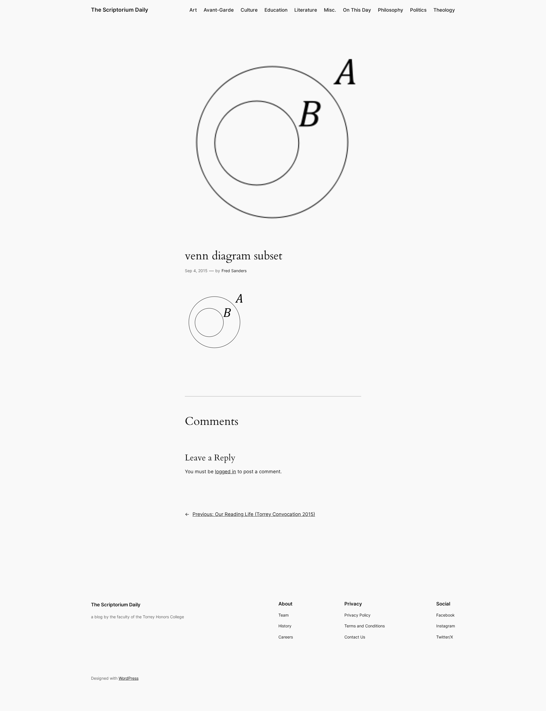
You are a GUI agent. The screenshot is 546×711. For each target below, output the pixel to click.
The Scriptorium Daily (119, 9)
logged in (225, 471)
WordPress (128, 678)
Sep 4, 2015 (196, 270)
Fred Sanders (234, 270)
